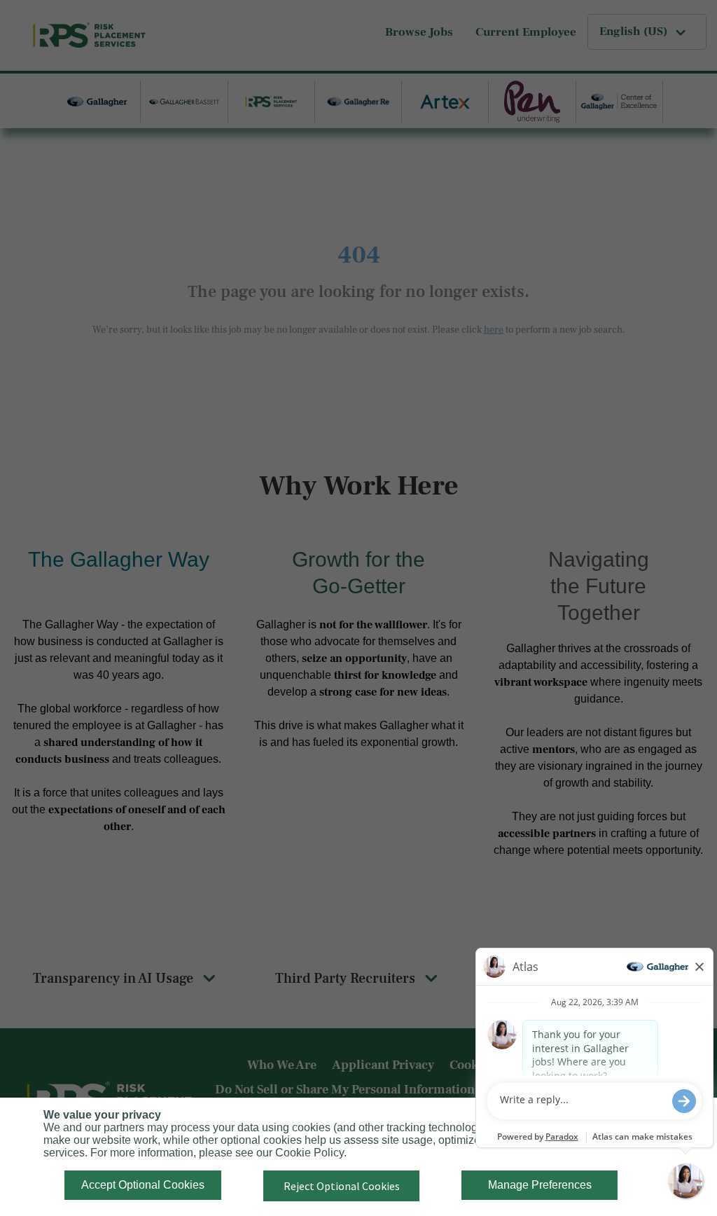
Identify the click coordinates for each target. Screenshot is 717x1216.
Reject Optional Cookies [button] (342, 1186)
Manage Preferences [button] (540, 1185)
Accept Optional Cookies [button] (142, 1185)
